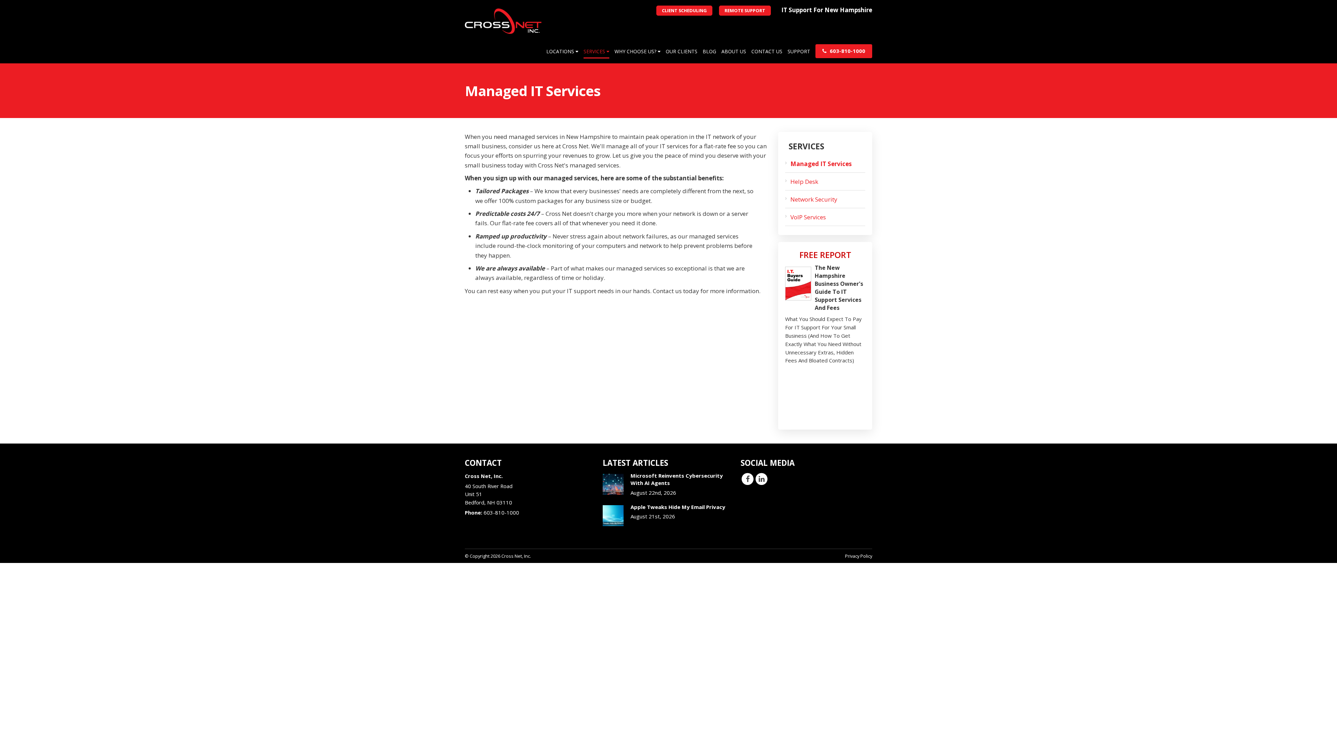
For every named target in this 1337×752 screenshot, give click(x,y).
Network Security (813, 199)
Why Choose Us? (636, 51)
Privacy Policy (858, 556)
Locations (561, 51)
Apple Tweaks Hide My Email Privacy (678, 506)
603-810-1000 (846, 50)
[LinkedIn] (761, 478)
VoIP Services (808, 217)
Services (595, 51)
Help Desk (804, 182)
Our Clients (681, 51)
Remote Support (745, 10)
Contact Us (766, 51)
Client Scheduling (684, 10)
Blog (709, 51)
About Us (733, 51)
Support (799, 51)
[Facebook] (747, 478)
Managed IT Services (821, 164)
